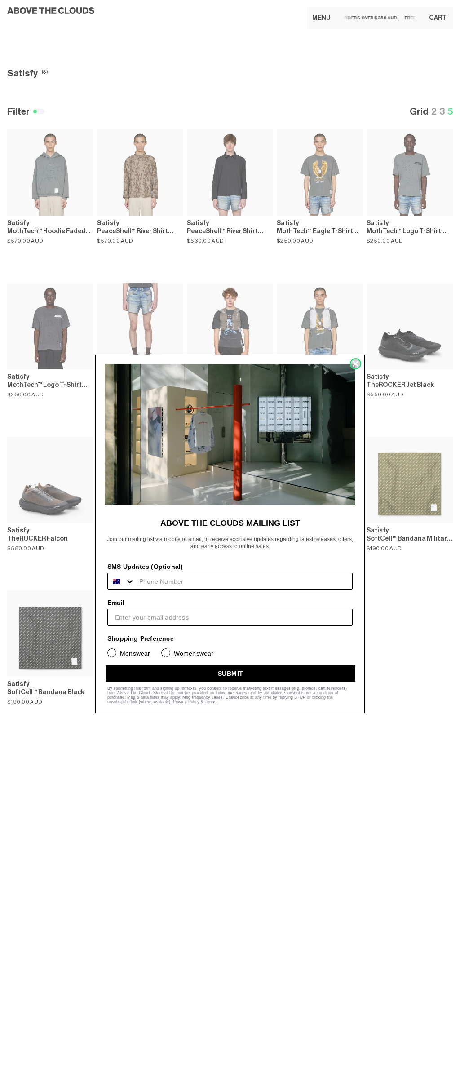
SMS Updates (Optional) (145, 566)
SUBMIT (230, 673)
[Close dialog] (355, 363)
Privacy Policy (186, 702)
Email (115, 602)
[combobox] (121, 581)
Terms (211, 702)
